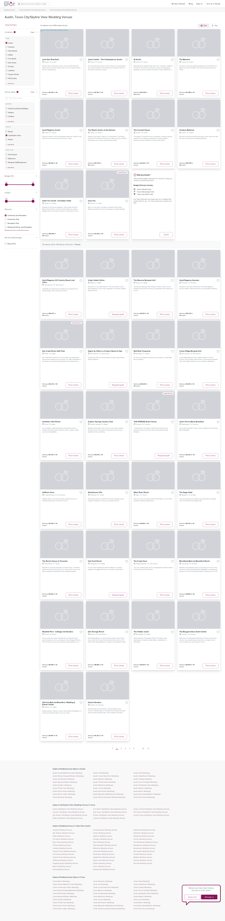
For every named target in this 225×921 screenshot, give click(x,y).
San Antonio (12, 51)
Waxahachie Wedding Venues (144, 830)
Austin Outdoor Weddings (62, 785)
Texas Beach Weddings (61, 881)
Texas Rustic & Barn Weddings (64, 909)
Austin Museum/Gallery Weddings (65, 782)
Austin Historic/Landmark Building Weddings (109, 797)
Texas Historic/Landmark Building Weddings (109, 909)
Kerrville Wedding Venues (142, 863)
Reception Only (13, 223)
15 (143, 748)
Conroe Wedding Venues (142, 839)
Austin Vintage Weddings (142, 779)
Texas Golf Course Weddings (144, 909)
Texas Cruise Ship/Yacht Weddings (106, 887)
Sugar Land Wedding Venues (103, 860)
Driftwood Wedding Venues (63, 860)
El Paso (11, 66)
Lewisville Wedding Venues (103, 851)
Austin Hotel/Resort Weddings (144, 776)
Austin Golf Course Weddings (144, 797)
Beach (10, 132)
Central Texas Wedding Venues (64, 857)
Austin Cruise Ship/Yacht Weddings (106, 776)
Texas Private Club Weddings (63, 903)
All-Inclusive (12, 154)
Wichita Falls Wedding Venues (104, 869)
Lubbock (11, 70)
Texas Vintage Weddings (142, 887)
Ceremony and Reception (17, 215)
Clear (32, 32)
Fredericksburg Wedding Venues (105, 830)
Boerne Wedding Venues (62, 866)
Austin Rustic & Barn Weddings (64, 794)
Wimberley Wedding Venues (143, 836)
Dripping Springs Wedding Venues (65, 863)
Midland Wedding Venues (142, 857)
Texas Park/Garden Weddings (63, 893)
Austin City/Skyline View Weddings (146, 785)
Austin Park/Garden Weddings (64, 779)
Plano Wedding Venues (101, 842)
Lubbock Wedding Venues (62, 848)
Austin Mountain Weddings (62, 797)
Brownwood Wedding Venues (144, 848)
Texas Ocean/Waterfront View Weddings (67, 884)
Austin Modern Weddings (142, 788)
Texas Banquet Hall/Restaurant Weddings (108, 906)
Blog (191, 4)
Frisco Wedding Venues (102, 866)
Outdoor (11, 116)
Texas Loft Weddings (100, 884)
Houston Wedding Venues (62, 830)
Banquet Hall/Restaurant (17, 162)
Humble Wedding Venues (142, 854)
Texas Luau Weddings (141, 900)
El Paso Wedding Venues (62, 845)
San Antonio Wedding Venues (64, 833)
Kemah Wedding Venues (102, 833)
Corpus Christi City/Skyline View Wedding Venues (151, 809)
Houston (11, 47)
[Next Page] (148, 748)
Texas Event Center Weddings (64, 906)
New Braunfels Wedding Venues (105, 845)
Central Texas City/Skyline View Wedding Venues (151, 815)
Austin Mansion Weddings (102, 779)
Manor (10, 139)
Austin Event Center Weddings (64, 791)
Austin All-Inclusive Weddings (103, 791)
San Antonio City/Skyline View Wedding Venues (70, 815)
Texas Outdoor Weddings (62, 900)
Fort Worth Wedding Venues (63, 839)
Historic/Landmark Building (18, 108)
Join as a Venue (213, 4)
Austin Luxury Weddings (102, 788)
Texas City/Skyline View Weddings (145, 893)
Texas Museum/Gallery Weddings (65, 896)
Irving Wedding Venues (61, 869)
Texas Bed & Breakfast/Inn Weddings (146, 906)
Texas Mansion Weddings (102, 890)
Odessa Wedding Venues (142, 860)
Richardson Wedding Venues (103, 854)
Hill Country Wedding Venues (63, 854)
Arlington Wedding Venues (103, 839)
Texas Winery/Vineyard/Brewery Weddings (68, 890)
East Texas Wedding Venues (63, 842)
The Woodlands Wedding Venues (145, 842)
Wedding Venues (9, 10)
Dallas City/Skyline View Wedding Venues (68, 818)
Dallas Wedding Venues (61, 836)
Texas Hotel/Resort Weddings (144, 884)
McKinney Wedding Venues (103, 848)
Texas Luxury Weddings (102, 900)
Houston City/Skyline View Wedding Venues (69, 812)
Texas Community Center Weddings (66, 887)
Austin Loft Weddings (101, 773)
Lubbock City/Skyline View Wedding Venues (109, 818)
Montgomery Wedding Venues (144, 845)
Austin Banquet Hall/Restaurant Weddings (108, 794)
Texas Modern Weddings (142, 896)
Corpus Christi (13, 74)
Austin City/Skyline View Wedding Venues (63, 10)
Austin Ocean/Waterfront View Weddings (67, 773)
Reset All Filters (11, 25)
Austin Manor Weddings (142, 791)
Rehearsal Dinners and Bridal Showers (17, 230)
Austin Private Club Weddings (63, 788)
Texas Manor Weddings (142, 903)
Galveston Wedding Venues (143, 833)
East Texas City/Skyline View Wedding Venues (110, 812)
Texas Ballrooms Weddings (103, 896)
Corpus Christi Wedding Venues (64, 851)
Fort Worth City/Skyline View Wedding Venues (110, 809)
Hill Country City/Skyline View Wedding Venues (150, 812)
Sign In (199, 4)
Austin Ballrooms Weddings (103, 785)
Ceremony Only (13, 219)
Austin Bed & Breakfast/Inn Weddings (147, 794)
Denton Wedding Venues (102, 863)
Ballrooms (12, 158)
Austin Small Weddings (141, 773)
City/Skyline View (14, 135)
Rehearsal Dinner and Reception (20, 227)
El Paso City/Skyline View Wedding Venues (108, 815)
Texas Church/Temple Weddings (145, 890)
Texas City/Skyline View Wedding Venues (32, 10)
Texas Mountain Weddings (102, 881)
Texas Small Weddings (141, 881)
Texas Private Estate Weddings (104, 893)
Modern (11, 112)
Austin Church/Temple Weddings (145, 782)
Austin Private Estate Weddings (104, 782)
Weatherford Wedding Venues (104, 857)
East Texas (12, 63)
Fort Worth (12, 59)
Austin (10, 43)
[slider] (6, 184)
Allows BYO (11, 244)
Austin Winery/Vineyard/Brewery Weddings (68, 776)
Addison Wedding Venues (102, 836)
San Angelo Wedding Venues (144, 851)
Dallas (10, 55)
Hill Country (12, 78)
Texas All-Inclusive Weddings (103, 903)
